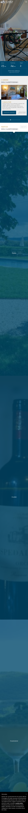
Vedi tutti (23, 126)
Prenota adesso (14, 71)
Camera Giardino (8, 102)
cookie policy (19, 803)
